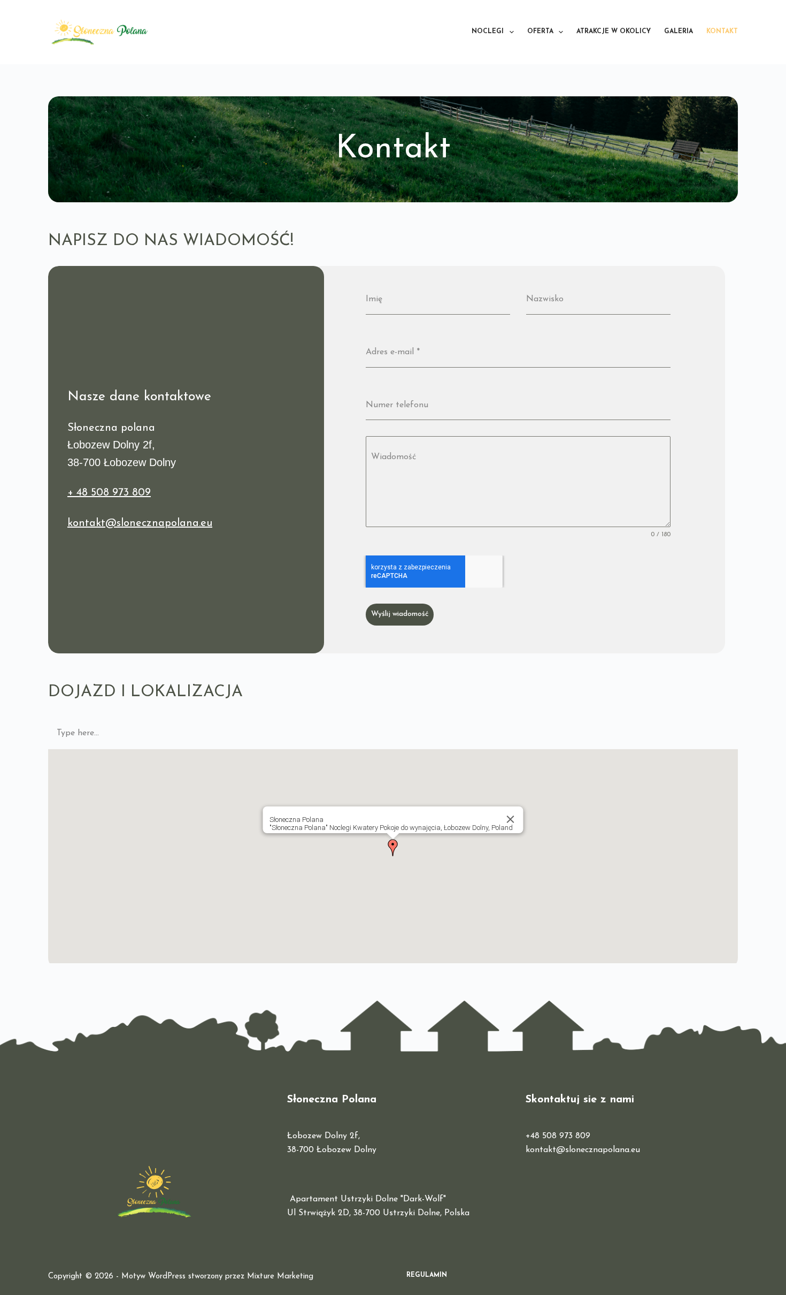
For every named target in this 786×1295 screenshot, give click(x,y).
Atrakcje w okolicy (613, 31)
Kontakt (722, 31)
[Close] (510, 819)
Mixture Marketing (280, 1277)
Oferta (540, 31)
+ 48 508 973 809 (109, 492)
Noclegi (488, 31)
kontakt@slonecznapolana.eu (139, 523)
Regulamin (426, 1275)
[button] (393, 847)
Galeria (678, 31)
